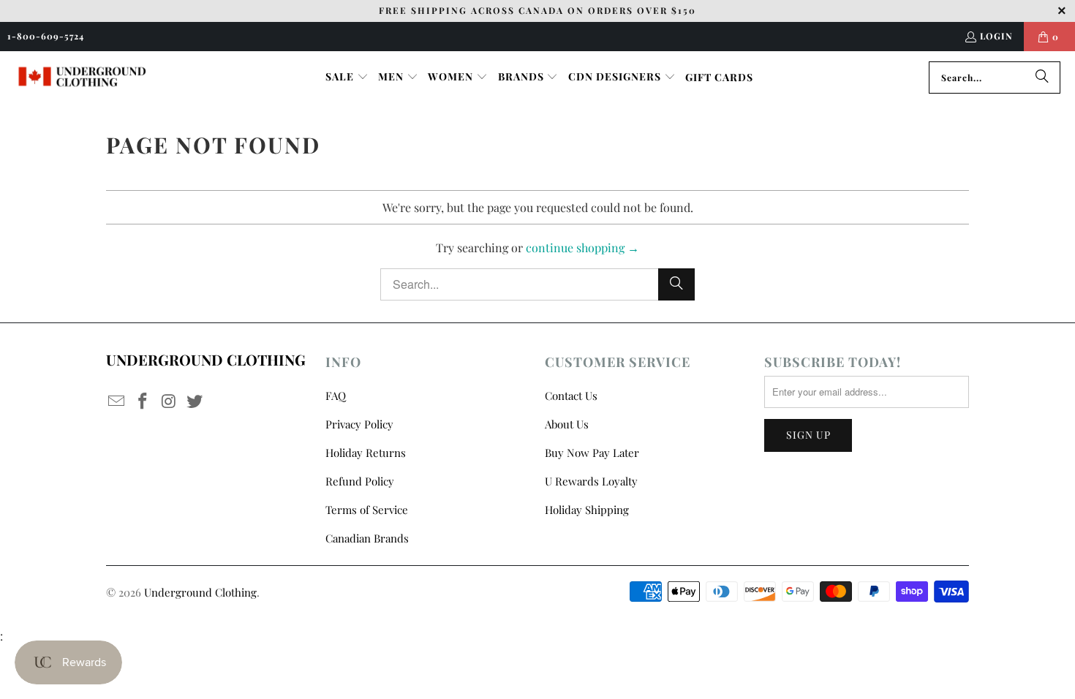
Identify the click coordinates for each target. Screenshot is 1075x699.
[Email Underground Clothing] (117, 401)
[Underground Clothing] (82, 77)
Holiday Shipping (587, 509)
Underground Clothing (200, 592)
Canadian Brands (367, 538)
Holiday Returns (365, 452)
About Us (567, 424)
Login (996, 36)
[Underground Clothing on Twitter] (195, 401)
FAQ (335, 395)
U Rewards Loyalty (591, 481)
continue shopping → (582, 247)
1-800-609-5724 (45, 36)
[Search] (1042, 77)
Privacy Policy (359, 424)
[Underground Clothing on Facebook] (143, 401)
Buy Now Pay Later (592, 452)
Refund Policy (359, 481)
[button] (347, 77)
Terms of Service (366, 509)
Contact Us (571, 395)
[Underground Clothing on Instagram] (169, 401)
